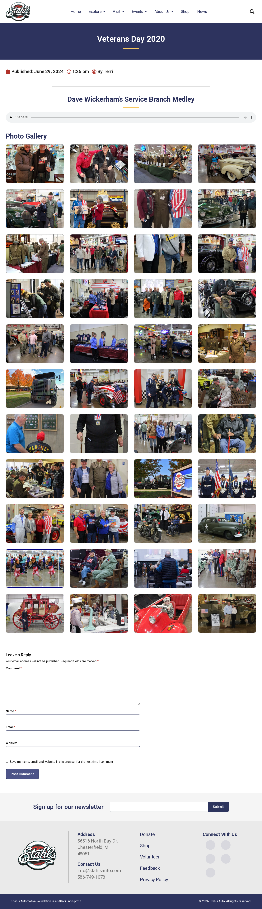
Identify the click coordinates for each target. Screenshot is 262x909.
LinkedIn (226, 859)
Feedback (150, 868)
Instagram (226, 845)
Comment (14, 668)
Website (11, 743)
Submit (218, 807)
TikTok (210, 872)
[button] (97, 11)
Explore (95, 11)
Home (76, 11)
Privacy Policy (154, 879)
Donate (147, 834)
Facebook (210, 845)
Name (11, 711)
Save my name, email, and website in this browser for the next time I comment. (61, 762)
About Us (162, 11)
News (202, 11)
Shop (185, 11)
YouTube (210, 859)
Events (137, 11)
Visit (116, 11)
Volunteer (150, 857)
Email (10, 727)
